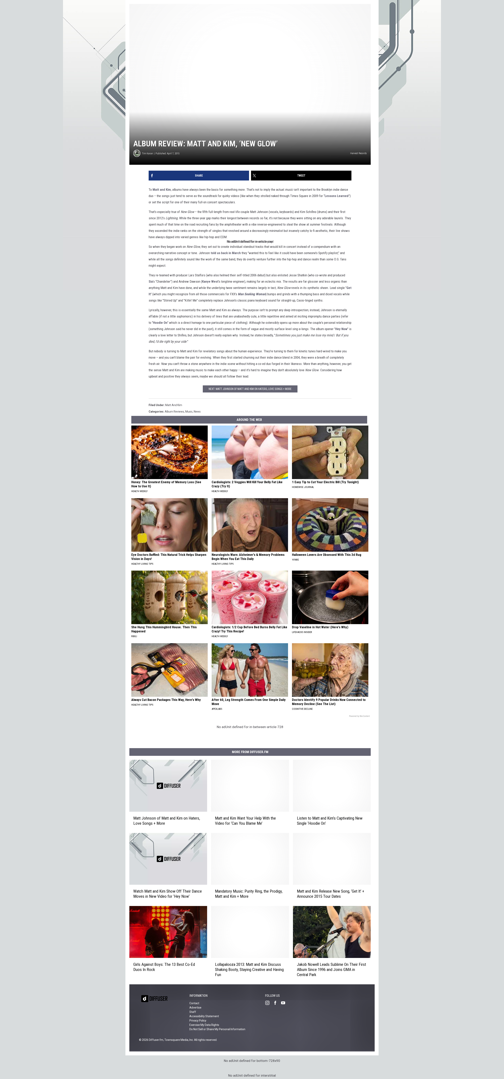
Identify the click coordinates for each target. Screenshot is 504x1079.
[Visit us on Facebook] (277, 1002)
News (197, 411)
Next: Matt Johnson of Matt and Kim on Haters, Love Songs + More (250, 389)
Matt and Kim (162, 190)
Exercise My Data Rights (204, 1024)
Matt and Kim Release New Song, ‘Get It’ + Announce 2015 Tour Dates (330, 894)
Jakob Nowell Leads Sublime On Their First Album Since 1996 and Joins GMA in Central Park (331, 969)
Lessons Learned (336, 196)
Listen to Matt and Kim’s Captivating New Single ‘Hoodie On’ (329, 821)
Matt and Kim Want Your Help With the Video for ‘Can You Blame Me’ (245, 821)
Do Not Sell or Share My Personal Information (217, 1029)
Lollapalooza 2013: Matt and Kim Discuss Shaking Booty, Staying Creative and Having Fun (249, 969)
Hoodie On (160, 323)
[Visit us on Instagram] (269, 1002)
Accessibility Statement (204, 1016)
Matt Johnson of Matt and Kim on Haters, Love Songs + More (166, 821)
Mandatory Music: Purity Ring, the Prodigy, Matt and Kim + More (249, 894)
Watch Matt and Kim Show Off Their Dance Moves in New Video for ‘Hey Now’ (167, 894)
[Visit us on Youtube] (285, 1002)
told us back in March (226, 253)
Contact (194, 1003)
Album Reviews (174, 411)
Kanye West (210, 281)
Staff (192, 1011)
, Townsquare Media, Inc (178, 1039)
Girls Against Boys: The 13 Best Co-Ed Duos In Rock (164, 967)
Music (189, 411)
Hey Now (341, 329)
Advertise (195, 1007)
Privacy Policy (197, 1020)
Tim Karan (147, 153)
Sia (151, 281)
